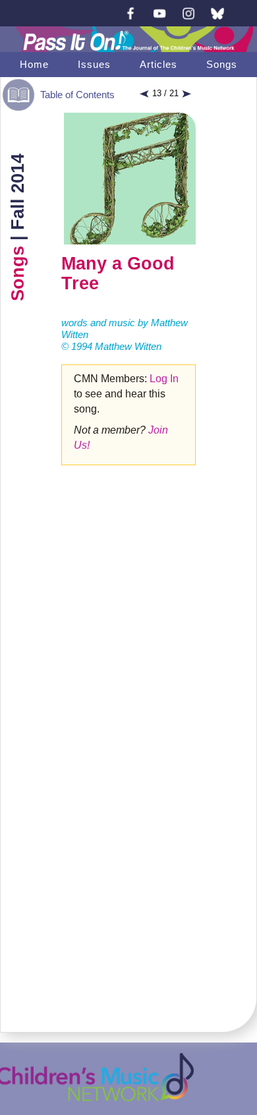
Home (34, 64)
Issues (94, 64)
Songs (221, 64)
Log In (164, 378)
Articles (158, 64)
